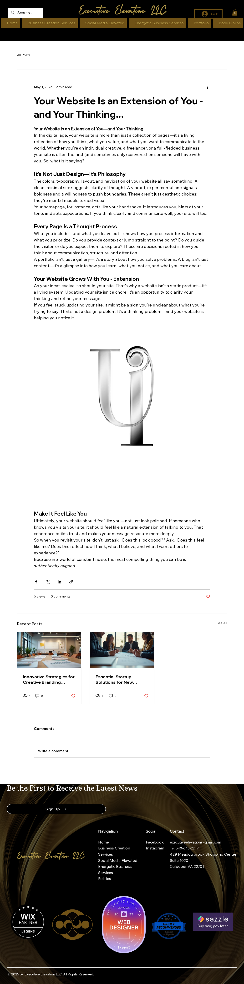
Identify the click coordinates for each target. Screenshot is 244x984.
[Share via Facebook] (36, 581)
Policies (104, 878)
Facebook (155, 842)
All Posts (23, 55)
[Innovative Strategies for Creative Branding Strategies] (49, 650)
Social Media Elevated (117, 860)
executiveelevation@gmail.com (195, 842)
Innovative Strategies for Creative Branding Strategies (49, 679)
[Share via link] (71, 581)
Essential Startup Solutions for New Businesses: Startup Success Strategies (116, 679)
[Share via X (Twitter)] (48, 581)
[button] (235, 12)
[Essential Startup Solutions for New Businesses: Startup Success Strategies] (122, 650)
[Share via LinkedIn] (59, 581)
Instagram (155, 848)
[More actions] (207, 87)
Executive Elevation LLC (43, 974)
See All (222, 623)
